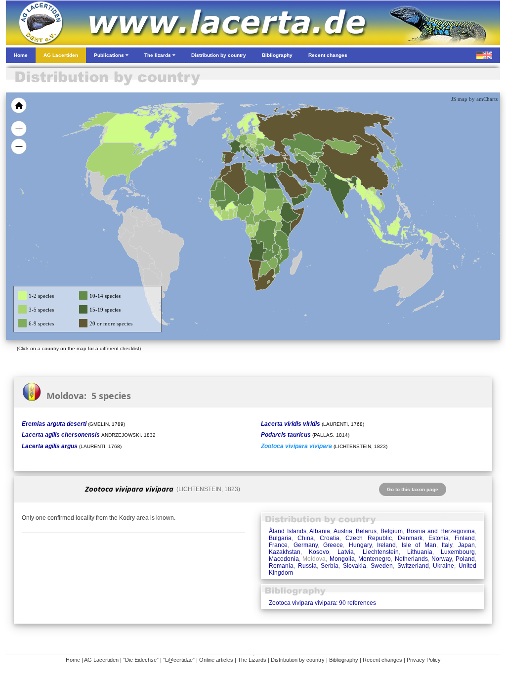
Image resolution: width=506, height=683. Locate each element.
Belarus (366, 531)
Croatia (329, 538)
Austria (343, 531)
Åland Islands (287, 531)
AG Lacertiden (101, 660)
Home (73, 660)
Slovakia (354, 565)
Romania (281, 565)
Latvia (345, 551)
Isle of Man (419, 545)
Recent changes (382, 660)
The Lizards (252, 660)
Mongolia (342, 558)
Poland (465, 558)
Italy (447, 545)
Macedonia (284, 558)
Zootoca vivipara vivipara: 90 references (322, 602)
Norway (441, 558)
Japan (466, 545)
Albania (319, 531)
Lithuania (419, 551)
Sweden (382, 565)
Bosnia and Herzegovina (441, 531)
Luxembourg (458, 551)
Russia (307, 565)
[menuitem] (303, 185)
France (278, 545)
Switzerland (413, 565)
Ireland (386, 545)
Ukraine (443, 565)
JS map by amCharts (474, 99)
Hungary (360, 545)
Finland (465, 538)
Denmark (410, 538)
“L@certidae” (179, 660)
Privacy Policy (424, 660)
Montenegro (374, 558)
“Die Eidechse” (141, 660)
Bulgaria (280, 538)
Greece (333, 545)
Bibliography (343, 660)
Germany (306, 545)
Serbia (329, 565)
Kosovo (319, 551)
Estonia (438, 538)
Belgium (391, 531)
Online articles (216, 660)
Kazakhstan (284, 551)
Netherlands (411, 558)
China (305, 538)
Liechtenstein (381, 551)
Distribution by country (298, 660)
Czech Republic (368, 538)
